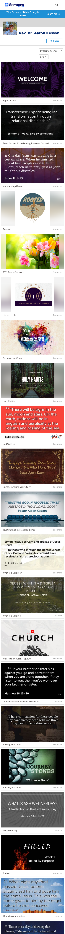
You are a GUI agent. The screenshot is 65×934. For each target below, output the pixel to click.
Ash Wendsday (10, 830)
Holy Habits (9, 400)
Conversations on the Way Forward (21, 701)
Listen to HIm (10, 315)
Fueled (6, 873)
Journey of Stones (12, 787)
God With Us (9, 443)
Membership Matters (13, 186)
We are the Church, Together (17, 658)
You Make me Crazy (12, 357)
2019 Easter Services (13, 272)
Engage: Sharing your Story (17, 486)
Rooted (6, 229)
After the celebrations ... (15, 916)
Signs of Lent (9, 100)
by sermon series (48, 50)
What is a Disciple (12, 615)
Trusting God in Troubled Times (19, 529)
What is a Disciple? (12, 572)
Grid (42, 56)
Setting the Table (12, 744)
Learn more (53, 14)
